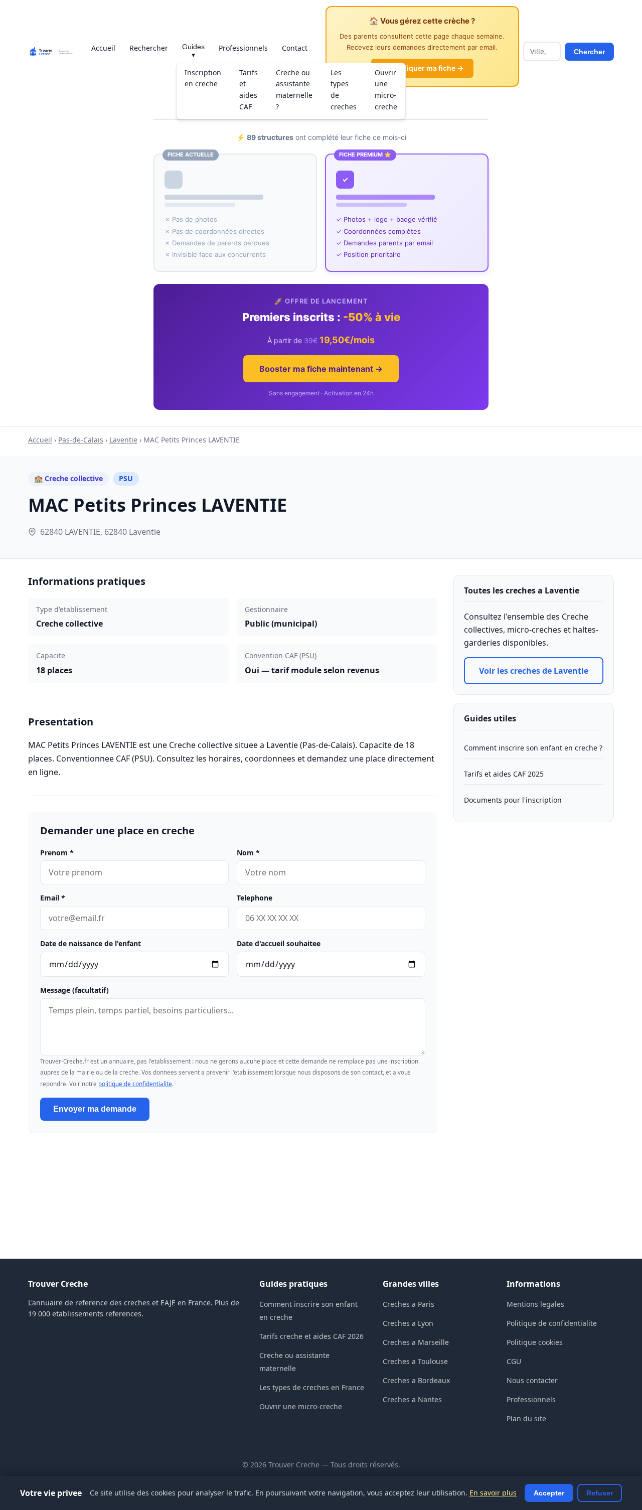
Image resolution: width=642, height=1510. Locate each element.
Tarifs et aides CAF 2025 (504, 774)
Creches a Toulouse (415, 1361)
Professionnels (243, 48)
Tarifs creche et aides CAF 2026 (311, 1336)
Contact (294, 48)
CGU (514, 1361)
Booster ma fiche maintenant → (321, 369)
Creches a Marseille (416, 1342)
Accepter (549, 1493)
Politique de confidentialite (552, 1323)
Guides (193, 51)
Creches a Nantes (412, 1399)
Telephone (254, 897)
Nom (248, 852)
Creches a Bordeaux (416, 1380)
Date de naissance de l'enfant (90, 943)
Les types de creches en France (311, 1387)
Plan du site (526, 1418)
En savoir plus (493, 1492)
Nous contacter (532, 1380)
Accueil (103, 48)
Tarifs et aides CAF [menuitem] (248, 89)
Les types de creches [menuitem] (344, 89)
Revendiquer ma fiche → (422, 68)
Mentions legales (535, 1304)
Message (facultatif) (74, 990)
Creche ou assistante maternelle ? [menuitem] (294, 89)
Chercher (589, 52)
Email (52, 897)
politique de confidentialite (135, 1084)
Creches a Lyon (408, 1323)
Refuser (599, 1493)
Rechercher (148, 48)
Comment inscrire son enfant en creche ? (533, 747)
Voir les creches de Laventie (533, 670)
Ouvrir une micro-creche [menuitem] (386, 89)
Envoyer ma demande (94, 1109)
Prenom (57, 852)
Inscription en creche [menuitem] (203, 78)
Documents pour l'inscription (513, 800)
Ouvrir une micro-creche (300, 1406)
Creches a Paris (408, 1304)
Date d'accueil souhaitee (278, 943)
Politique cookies (535, 1342)
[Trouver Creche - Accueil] (50, 52)
